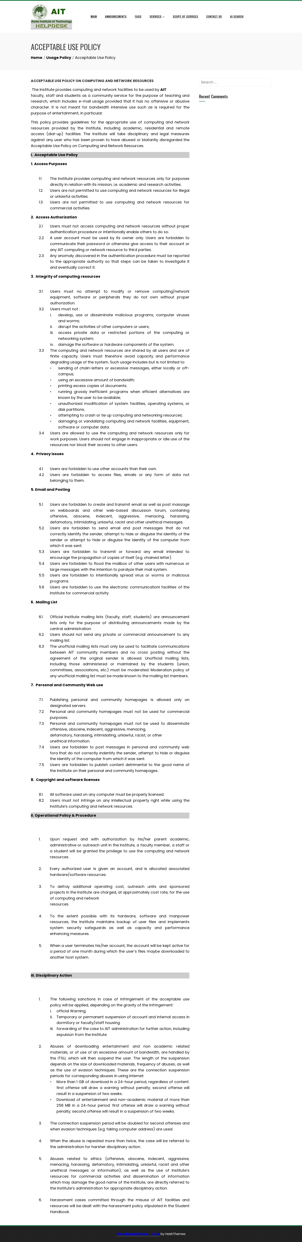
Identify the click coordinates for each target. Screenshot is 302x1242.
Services (155, 16)
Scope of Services (185, 16)
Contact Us (214, 16)
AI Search (236, 16)
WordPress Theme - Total (138, 1234)
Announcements (116, 16)
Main (94, 16)
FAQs (138, 16)
